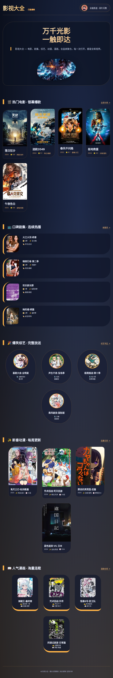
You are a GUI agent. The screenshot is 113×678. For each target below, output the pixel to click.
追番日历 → (105, 441)
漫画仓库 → (105, 569)
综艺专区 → (105, 343)
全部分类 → (105, 103)
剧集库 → (106, 228)
